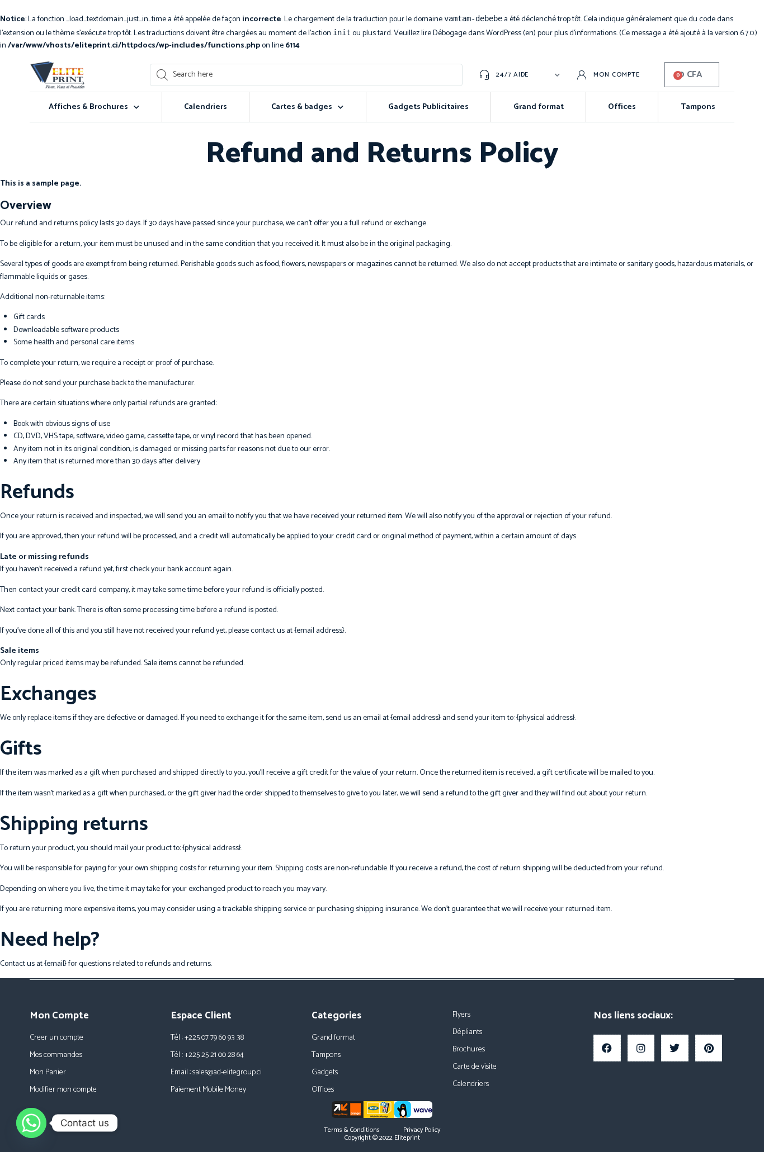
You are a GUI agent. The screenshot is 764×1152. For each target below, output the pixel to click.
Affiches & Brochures (88, 107)
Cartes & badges (301, 107)
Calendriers (205, 107)
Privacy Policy (421, 1130)
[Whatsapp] (31, 1123)
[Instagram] (641, 1048)
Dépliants (467, 1032)
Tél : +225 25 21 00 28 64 (207, 1055)
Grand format (538, 107)
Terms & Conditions (352, 1130)
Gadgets (325, 1072)
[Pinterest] (709, 1048)
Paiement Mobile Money (208, 1090)
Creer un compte (56, 1038)
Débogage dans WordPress (477, 33)
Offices (622, 107)
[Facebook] (607, 1048)
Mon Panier (48, 1072)
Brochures (468, 1049)
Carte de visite (474, 1067)
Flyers (461, 1015)
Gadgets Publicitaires (428, 107)
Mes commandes (56, 1055)
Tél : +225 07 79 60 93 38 (207, 1038)
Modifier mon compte (63, 1090)
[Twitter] (674, 1048)
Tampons (698, 107)
